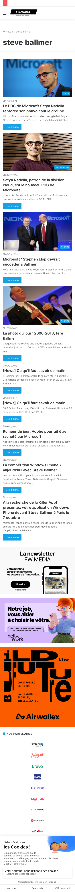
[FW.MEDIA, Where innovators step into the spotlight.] (23, 13)
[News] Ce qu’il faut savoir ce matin (34, 370)
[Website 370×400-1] (37, 726)
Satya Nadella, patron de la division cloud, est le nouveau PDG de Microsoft (33, 185)
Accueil (9, 31)
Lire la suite (12, 126)
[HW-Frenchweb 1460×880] (37, 642)
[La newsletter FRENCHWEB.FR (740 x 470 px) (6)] (37, 593)
